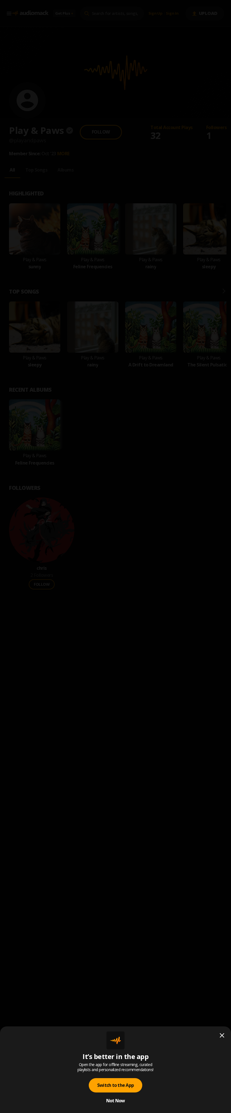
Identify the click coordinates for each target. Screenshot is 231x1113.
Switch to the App (115, 1085)
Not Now (115, 1101)
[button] (115, 556)
